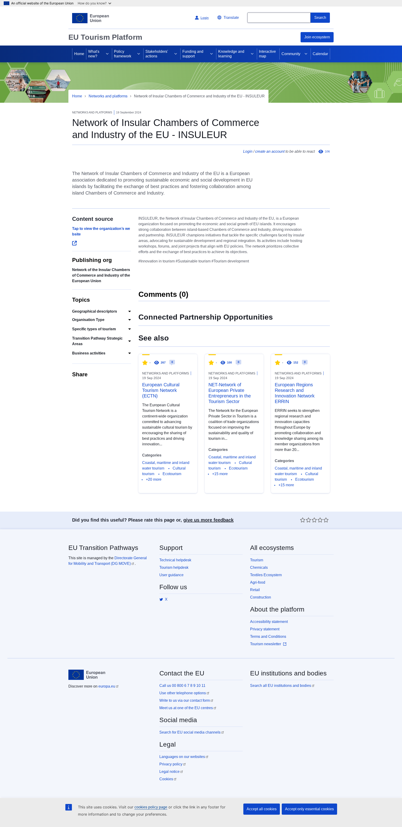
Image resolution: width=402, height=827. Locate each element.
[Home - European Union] (90, 18)
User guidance (171, 575)
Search (320, 18)
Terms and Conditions (268, 636)
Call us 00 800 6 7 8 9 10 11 (182, 686)
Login (247, 151)
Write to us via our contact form (184, 700)
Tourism (256, 560)
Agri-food (257, 582)
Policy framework (122, 54)
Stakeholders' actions (156, 54)
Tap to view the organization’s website (101, 231)
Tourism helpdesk (173, 567)
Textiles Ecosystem (266, 575)
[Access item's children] (107, 54)
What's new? (93, 54)
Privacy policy (170, 764)
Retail (255, 590)
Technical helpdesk (175, 560)
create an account (270, 151)
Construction (260, 597)
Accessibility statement (269, 622)
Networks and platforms (108, 96)
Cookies (166, 779)
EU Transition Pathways (103, 547)
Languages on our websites (182, 757)
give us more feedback (208, 520)
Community (290, 54)
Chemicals (259, 567)
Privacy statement (264, 629)
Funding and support (192, 54)
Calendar (320, 54)
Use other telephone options (182, 693)
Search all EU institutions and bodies (280, 686)
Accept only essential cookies (309, 809)
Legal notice (169, 772)
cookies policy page (150, 807)
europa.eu (106, 686)
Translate (231, 18)
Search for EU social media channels (190, 732)
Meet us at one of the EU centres (186, 708)
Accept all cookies (262, 809)
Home (79, 54)
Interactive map (267, 54)
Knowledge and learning (231, 54)
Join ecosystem (317, 37)
